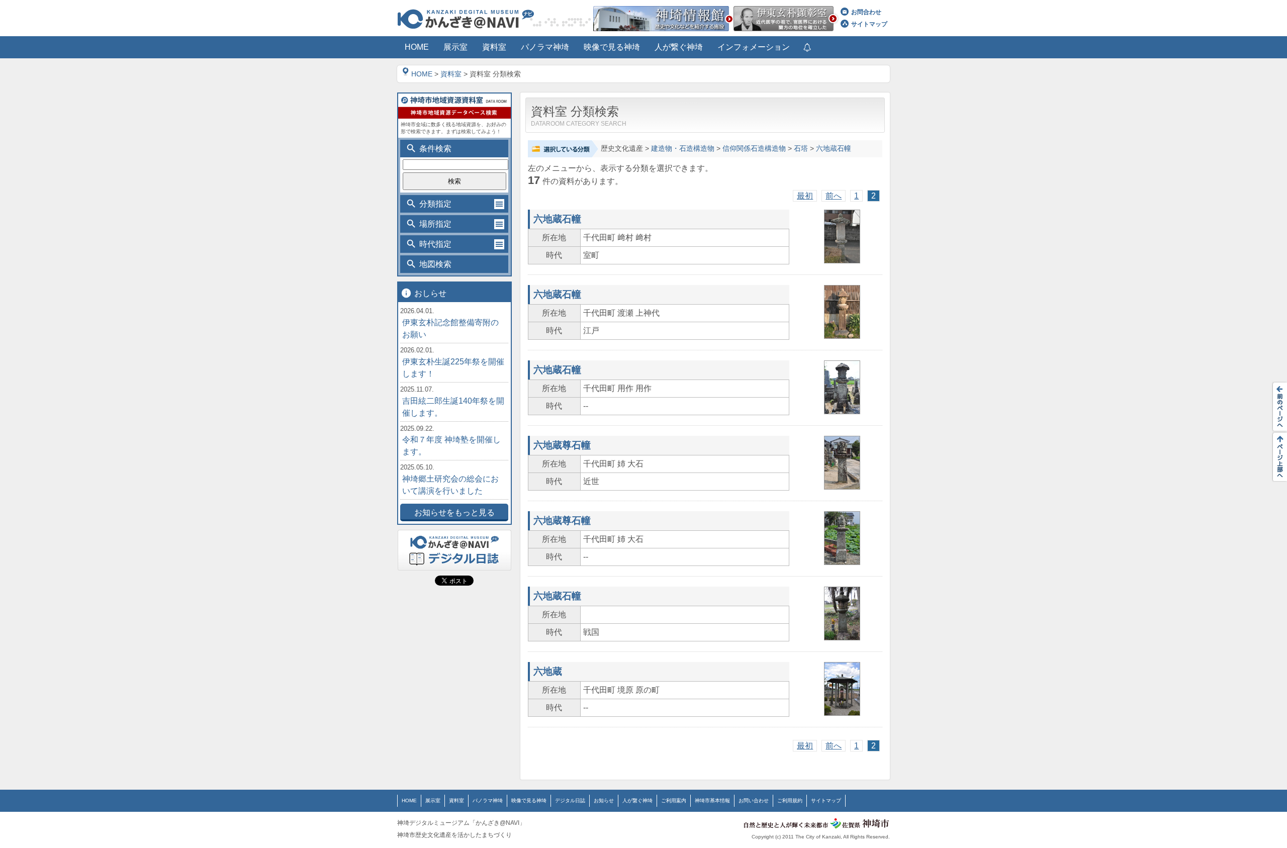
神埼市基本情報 (712, 800)
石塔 (801, 148)
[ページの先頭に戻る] (1277, 457)
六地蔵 (547, 671)
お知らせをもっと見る (454, 512)
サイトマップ (869, 24)
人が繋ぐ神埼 (637, 800)
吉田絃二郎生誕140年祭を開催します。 (453, 407)
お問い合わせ (754, 800)
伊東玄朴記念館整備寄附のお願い (450, 328)
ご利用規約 (789, 800)
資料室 (451, 74)
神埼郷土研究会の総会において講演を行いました (450, 485)
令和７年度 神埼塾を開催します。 (451, 445)
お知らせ (604, 800)
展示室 (432, 800)
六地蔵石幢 (833, 148)
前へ (833, 196)
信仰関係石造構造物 (754, 148)
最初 (805, 196)
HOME (421, 74)
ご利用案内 (673, 800)
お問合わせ (866, 12)
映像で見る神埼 (528, 800)
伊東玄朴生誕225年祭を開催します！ (453, 367)
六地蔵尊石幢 (562, 445)
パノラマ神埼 (488, 800)
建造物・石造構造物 (682, 148)
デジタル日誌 (570, 800)
